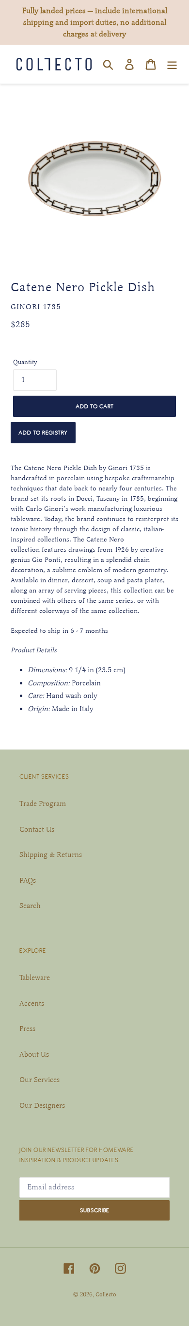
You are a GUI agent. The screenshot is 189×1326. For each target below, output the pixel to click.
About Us (34, 1054)
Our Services (39, 1079)
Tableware (34, 977)
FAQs (27, 880)
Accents (31, 1003)
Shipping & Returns (50, 854)
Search (30, 905)
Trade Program (42, 803)
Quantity (25, 362)
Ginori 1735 (36, 306)
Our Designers (42, 1105)
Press (27, 1028)
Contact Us (36, 829)
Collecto (105, 1294)
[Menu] (172, 64)
